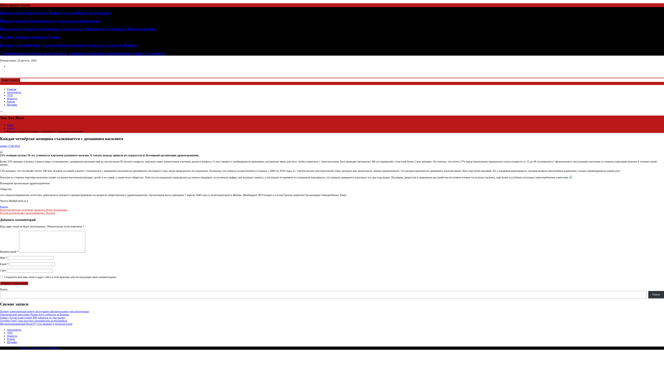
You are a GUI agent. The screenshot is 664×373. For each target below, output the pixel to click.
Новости (12, 98)
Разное (11, 101)
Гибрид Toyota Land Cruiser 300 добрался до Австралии (32, 317)
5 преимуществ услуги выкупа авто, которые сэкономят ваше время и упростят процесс (83, 53)
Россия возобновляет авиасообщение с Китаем (27, 213)
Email (4, 264)
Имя (3, 257)
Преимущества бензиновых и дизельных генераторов (50, 21)
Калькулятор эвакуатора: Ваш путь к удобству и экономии (55, 13)
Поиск (4, 289)
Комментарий (9, 251)
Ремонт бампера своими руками (30, 37)
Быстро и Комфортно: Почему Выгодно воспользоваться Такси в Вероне (68, 45)
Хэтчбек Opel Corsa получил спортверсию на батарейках (33, 320)
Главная (11, 89)
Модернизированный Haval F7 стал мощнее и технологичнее (36, 323)
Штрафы (12, 104)
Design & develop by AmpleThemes (40, 348)
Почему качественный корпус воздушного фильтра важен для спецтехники (44, 311)
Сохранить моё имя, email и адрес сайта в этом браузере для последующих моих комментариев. (60, 277)
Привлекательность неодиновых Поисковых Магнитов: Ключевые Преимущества (78, 29)
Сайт (3, 270)
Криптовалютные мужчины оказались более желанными (33, 209)
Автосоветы (14, 92)
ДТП (10, 95)
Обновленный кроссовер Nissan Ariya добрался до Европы (34, 314)
